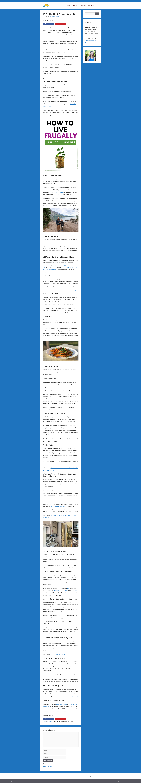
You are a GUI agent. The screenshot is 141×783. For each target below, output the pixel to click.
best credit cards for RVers (61, 590)
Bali (68, 588)
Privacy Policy (118, 781)
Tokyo (48, 595)
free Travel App (61, 615)
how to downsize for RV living (58, 506)
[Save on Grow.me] (68, 24)
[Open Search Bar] (96, 5)
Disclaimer (113, 781)
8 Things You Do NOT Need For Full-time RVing (63, 290)
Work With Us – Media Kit (134, 781)
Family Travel (90, 5)
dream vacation (60, 192)
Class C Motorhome (54, 677)
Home (44, 721)
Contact (127, 781)
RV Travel (68, 5)
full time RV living (47, 37)
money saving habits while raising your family (66, 696)
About (123, 781)
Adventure (75, 5)
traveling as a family (61, 704)
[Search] (97, 13)
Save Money (50, 721)
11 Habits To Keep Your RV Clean (59, 654)
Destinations (82, 5)
